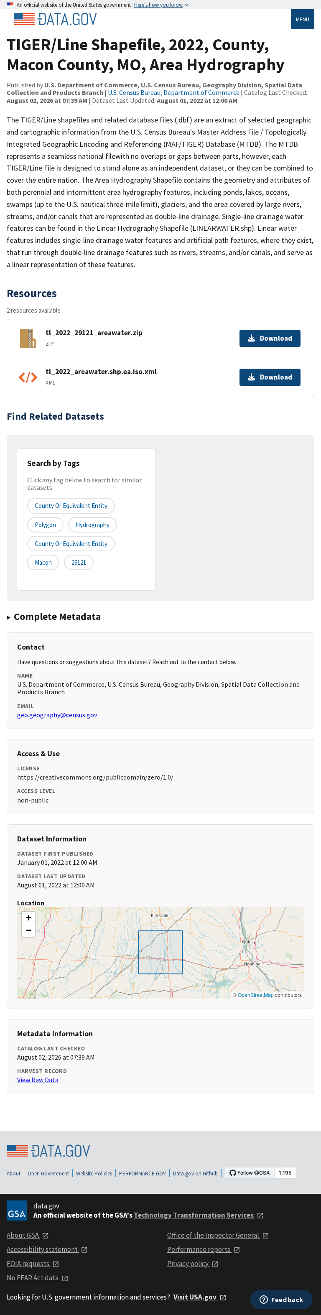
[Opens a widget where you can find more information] (281, 1300)
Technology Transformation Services (194, 1215)
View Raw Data (38, 1079)
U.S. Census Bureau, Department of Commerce (173, 92)
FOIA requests (29, 1263)
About (13, 1173)
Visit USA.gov (195, 1297)
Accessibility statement (43, 1249)
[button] (28, 918)
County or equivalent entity (71, 506)
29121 (78, 562)
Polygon (45, 525)
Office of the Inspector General (213, 1235)
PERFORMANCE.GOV (142, 1173)
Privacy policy (188, 1263)
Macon (43, 562)
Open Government (48, 1173)
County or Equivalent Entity (71, 544)
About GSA (23, 1235)
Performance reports (199, 1249)
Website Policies (94, 1173)
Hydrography (93, 525)
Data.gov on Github (195, 1173)
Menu (302, 19)
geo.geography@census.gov (57, 715)
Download (276, 338)
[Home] (55, 19)
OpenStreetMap (256, 994)
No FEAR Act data (33, 1277)
